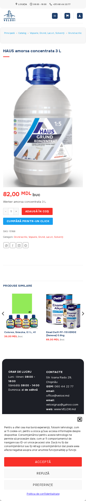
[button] (80, 419)
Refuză (43, 473)
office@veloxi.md (57, 395)
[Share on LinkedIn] (19, 245)
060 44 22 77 (63, 386)
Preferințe (43, 485)
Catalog (22, 33)
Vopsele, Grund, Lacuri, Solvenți (47, 33)
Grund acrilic (75, 33)
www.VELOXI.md (65, 409)
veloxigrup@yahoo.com (62, 404)
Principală (9, 33)
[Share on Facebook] (13, 245)
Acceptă (43, 462)
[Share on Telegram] (26, 245)
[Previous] (3, 322)
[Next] (82, 322)
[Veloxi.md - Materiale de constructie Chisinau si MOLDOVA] (16, 15)
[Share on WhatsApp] (6, 245)
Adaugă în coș (37, 211)
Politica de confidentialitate (43, 494)
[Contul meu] (80, 16)
